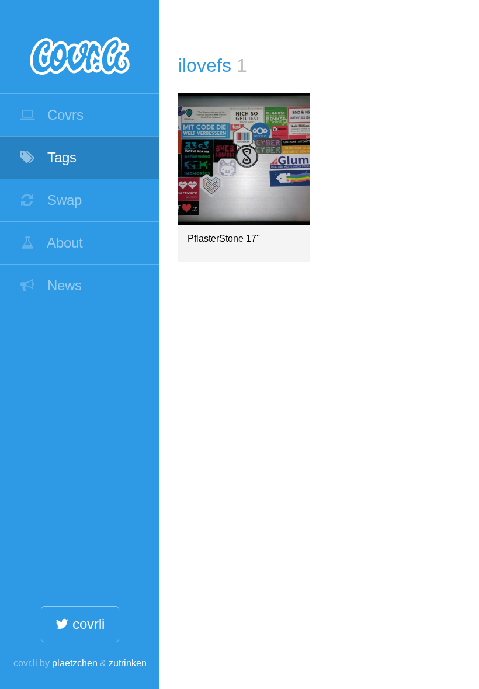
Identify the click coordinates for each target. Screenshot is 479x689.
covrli (86, 624)
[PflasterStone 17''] (244, 159)
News (62, 285)
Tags (60, 157)
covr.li (80, 47)
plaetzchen (75, 663)
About (63, 242)
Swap (62, 200)
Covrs (63, 115)
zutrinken (128, 663)
